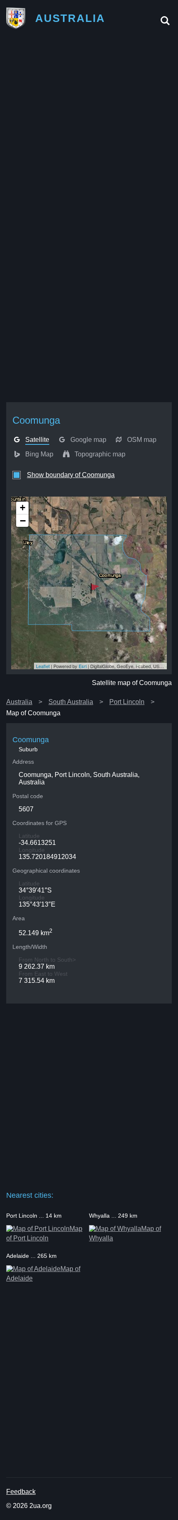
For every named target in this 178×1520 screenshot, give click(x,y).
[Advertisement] (89, 128)
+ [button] (22, 507)
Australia (19, 701)
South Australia (70, 701)
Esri (83, 666)
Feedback (21, 1491)
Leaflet (43, 666)
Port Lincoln (126, 701)
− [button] (23, 520)
